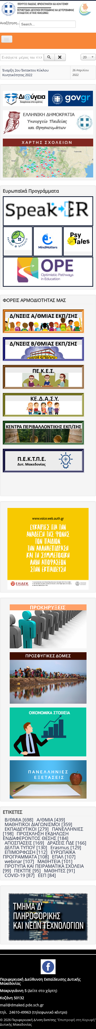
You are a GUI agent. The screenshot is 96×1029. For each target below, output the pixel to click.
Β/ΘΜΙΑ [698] (20, 820)
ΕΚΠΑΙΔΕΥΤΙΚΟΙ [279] (27, 829)
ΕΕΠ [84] (47, 875)
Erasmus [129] (65, 847)
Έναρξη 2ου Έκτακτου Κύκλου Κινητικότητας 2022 (25, 72)
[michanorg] (48, 916)
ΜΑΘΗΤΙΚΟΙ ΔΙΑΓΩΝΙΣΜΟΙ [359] (38, 824)
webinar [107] (20, 861)
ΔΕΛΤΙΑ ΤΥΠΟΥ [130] (26, 847)
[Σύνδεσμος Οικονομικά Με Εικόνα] (48, 731)
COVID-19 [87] (20, 875)
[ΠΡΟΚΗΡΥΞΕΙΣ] (48, 626)
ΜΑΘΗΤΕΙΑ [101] (54, 861)
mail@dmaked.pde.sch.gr (22, 1005)
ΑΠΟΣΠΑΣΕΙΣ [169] (25, 843)
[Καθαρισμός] (60, 57)
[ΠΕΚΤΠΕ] (43, 460)
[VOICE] (48, 548)
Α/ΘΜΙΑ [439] (51, 820)
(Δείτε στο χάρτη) (42, 990)
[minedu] (48, 122)
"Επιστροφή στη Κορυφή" (76, 1019)
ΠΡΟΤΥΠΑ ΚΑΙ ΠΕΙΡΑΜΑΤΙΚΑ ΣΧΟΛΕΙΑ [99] (43, 868)
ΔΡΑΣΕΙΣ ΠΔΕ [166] (66, 843)
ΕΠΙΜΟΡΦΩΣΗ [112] (27, 852)
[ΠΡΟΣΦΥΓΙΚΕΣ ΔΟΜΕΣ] (48, 677)
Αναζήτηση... (9, 23)
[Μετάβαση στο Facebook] (48, 966)
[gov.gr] (70, 98)
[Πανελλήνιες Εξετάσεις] (48, 779)
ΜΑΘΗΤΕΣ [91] (59, 870)
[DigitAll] (48, 241)
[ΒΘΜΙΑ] (43, 348)
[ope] (48, 272)
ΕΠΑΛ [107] (64, 857)
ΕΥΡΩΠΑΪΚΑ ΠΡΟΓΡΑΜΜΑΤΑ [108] (39, 854)
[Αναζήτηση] (49, 57)
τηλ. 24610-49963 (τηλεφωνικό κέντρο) (33, 1012)
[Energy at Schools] (18, 241)
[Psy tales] (78, 241)
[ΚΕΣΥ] (43, 404)
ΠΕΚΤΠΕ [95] (28, 870)
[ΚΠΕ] (43, 432)
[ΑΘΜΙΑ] (43, 321)
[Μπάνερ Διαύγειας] (25, 98)
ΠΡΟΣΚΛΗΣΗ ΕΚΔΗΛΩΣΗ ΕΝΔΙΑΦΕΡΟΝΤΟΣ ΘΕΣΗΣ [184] (36, 835)
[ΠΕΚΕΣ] (43, 376)
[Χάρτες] (48, 157)
